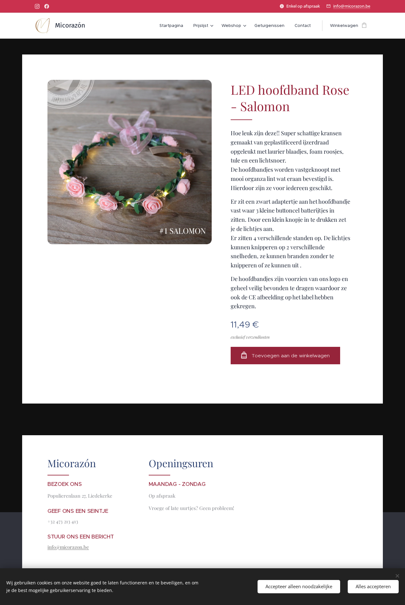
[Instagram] (37, 6)
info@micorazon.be (351, 6)
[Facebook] (47, 6)
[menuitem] (173, 26)
